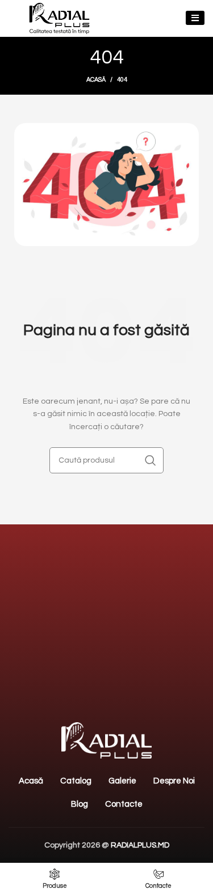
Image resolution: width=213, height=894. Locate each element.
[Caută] (150, 460)
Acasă (96, 80)
